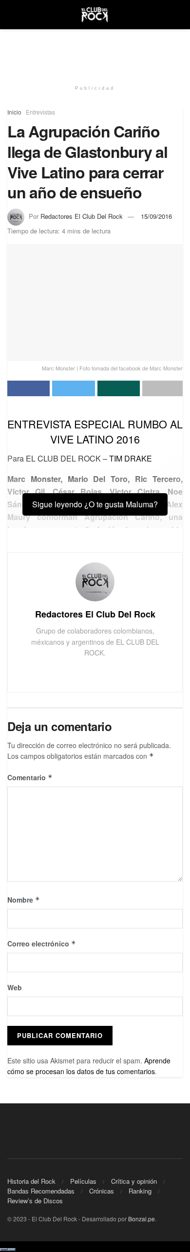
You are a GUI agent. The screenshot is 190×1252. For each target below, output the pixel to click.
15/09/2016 (156, 216)
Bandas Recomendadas (41, 1190)
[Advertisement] (95, 51)
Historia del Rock (31, 1181)
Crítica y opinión (134, 1181)
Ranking (140, 1190)
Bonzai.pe (141, 1218)
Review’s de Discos (35, 1200)
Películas (83, 1181)
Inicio (14, 112)
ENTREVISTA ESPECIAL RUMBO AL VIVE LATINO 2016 (95, 431)
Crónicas (101, 1190)
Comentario (30, 777)
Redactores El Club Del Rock (81, 216)
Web (14, 987)
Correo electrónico (41, 943)
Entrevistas (40, 112)
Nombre (23, 900)
